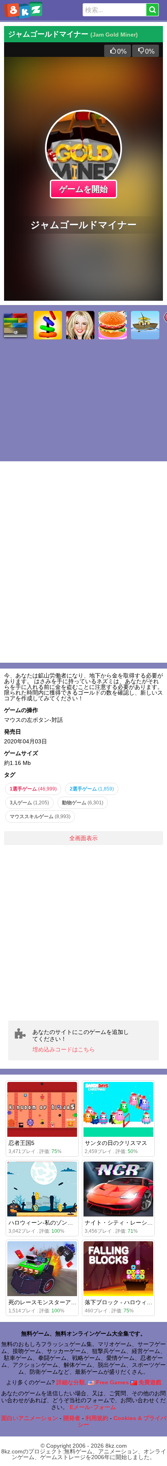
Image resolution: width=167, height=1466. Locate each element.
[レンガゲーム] (15, 325)
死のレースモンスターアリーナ (48, 1302)
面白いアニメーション (29, 1418)
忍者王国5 (21, 1143)
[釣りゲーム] (145, 325)
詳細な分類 (70, 1382)
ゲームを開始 (83, 189)
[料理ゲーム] (112, 325)
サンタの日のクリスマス (116, 1143)
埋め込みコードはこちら (63, 1049)
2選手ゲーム (92, 789)
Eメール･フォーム (93, 1407)
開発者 (71, 1418)
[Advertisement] (83, 932)
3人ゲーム (29, 803)
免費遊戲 (149, 1382)
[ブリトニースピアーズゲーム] (80, 325)
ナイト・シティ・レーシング (121, 1222)
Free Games (111, 1382)
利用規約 (97, 1418)
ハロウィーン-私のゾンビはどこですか (58, 1222)
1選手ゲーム (33, 789)
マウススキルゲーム (40, 816)
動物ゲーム (82, 803)
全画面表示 (83, 838)
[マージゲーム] (48, 325)
